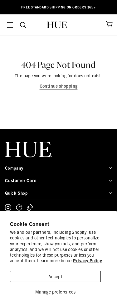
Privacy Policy (87, 260)
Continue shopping (59, 86)
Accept (55, 276)
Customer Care (20, 180)
